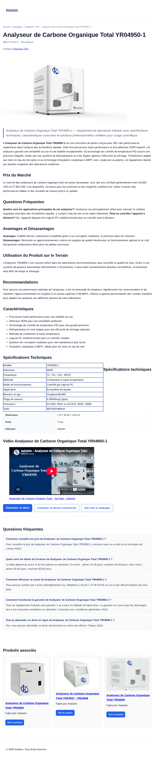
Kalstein (12, 10)
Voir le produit (14, 722)
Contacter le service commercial (56, 508)
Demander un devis (17, 507)
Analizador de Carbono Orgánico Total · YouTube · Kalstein (42, 498)
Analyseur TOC (21, 49)
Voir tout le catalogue (97, 508)
